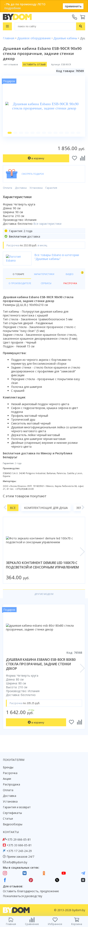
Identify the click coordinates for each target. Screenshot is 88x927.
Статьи (8, 818)
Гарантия (51, 188)
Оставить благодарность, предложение (31, 891)
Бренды (8, 767)
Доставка (21, 188)
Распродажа (11, 784)
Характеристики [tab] (44, 274)
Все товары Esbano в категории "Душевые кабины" (56, 257)
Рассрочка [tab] (70, 283)
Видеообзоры (12, 824)
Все (13, 508)
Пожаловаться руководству (22, 896)
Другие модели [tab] (44, 593)
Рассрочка (10, 773)
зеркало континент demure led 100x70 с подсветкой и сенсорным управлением (42, 565)
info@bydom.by (17, 862)
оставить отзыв (34, 64)
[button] (10, 133)
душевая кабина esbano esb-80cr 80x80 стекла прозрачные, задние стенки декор (41, 664)
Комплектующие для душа (46, 508)
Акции (7, 779)
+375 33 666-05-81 (19, 845)
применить (73, 6)
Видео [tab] (74, 273)
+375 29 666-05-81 (18, 839)
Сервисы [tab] (46, 283)
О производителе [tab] (20, 283)
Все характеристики (47, 224)
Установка (36, 188)
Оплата (7, 188)
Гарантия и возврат (17, 807)
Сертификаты (12, 813)
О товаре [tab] (18, 274)
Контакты (11, 832)
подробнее (12, 8)
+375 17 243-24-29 (19, 851)
